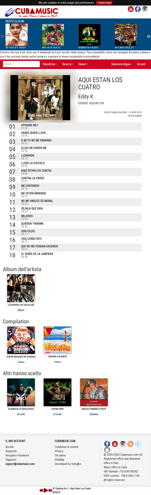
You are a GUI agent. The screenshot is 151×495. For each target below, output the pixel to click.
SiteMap (59, 459)
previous (41, 490)
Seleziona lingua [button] (120, 64)
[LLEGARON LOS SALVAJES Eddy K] (21, 288)
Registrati (11, 451)
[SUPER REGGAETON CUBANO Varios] (21, 340)
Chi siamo (60, 455)
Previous (2, 36)
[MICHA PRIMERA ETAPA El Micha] (94, 392)
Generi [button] (82, 64)
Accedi (141, 64)
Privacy (59, 451)
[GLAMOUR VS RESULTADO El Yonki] (21, 392)
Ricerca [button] (66, 64)
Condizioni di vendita (66, 447)
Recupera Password (17, 455)
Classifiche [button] (49, 64)
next (50, 490)
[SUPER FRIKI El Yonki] (57, 392)
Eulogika (76, 464)
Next (149, 36)
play (45, 490)
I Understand (104, 2)
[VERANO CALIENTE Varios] (57, 340)
